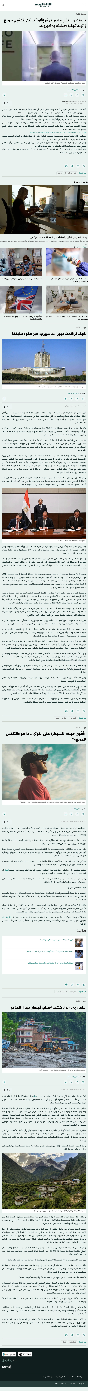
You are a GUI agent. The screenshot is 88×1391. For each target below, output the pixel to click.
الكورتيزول (6, 917)
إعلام (64, 718)
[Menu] (84, 5)
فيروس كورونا (70, 173)
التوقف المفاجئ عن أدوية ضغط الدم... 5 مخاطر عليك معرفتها (51, 963)
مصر (57, 718)
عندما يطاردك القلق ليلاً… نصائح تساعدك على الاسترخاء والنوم (50, 951)
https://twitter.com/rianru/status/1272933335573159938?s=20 (58, 132)
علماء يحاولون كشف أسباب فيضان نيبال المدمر (48, 1007)
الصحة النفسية (61, 991)
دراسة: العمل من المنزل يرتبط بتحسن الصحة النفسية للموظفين (59, 237)
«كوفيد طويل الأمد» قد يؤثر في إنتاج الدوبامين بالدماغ (22, 278)
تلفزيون (73, 718)
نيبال (35, 1096)
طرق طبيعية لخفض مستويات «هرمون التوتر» (57, 939)
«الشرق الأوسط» (73, 90)
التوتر (6, 869)
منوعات (73, 991)
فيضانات (72, 1342)
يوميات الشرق (81, 14)
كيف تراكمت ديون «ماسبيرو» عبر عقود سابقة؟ (49, 333)
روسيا (60, 173)
